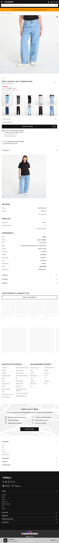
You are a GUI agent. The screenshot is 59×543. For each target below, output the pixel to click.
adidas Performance (49, 367)
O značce (5, 275)
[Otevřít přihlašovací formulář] (49, 2)
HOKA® (46, 370)
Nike (31, 370)
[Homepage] (29, 477)
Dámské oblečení (6, 375)
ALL (17, 378)
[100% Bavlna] (45, 208)
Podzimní (43, 239)
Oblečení (4, 373)
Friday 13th (19, 386)
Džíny (3, 381)
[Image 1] (1, 72)
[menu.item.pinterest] (14, 482)
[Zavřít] (57, 9)
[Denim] (45, 211)
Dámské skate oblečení (22, 375)
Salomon (32, 381)
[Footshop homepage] (9, 2)
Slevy (3, 378)
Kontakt (3, 508)
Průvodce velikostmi (7, 122)
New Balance (33, 375)
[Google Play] (16, 485)
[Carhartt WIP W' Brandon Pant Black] (40, 100)
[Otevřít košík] (57, 2)
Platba (3, 497)
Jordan (32, 373)
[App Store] (6, 485)
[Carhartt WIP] (55, 82)
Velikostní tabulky (6, 504)
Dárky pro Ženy (19, 370)
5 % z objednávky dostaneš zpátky (14, 141)
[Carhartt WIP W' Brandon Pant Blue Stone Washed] (7, 111)
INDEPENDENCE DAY (21, 396)
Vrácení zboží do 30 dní (10, 143)
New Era (46, 373)
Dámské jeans (19, 373)
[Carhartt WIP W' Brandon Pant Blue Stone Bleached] (7, 100)
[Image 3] (4, 72)
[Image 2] (3, 72)
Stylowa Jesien (19, 383)
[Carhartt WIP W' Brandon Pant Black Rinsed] (18, 111)
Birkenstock (33, 383)
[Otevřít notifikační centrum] (51, 2)
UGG (45, 383)
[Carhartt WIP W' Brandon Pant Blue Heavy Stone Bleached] (29, 111)
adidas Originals (34, 367)
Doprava (5, 279)
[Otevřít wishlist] (54, 2)
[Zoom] (57, 17)
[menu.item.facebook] (3, 482)
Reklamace (4, 501)
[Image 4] (6, 72)
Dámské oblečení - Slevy (22, 367)
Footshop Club (27, 412)
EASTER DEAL (19, 381)
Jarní (39, 239)
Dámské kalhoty (6, 397)
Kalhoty (4, 370)
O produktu (6, 150)
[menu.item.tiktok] (11, 482)
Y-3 (45, 378)
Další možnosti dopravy (10, 136)
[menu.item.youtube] (6, 482)
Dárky (3, 386)
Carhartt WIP (42, 266)
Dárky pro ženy (5, 383)
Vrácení (4, 283)
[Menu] (2, 2)
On (31, 386)
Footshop (4, 367)
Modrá (44, 236)
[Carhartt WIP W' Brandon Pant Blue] (52, 100)
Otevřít (53, 540)
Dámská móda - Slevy (7, 394)
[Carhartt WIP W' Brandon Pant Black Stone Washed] (40, 111)
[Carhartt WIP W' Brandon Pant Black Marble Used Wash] (18, 100)
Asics (31, 378)
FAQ (3, 506)
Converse (46, 381)
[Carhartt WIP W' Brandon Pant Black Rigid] (29, 100)
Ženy (3, 391)
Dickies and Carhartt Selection (21, 389)
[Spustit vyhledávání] (56, 5)
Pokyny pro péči (42, 214)
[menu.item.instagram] (8, 482)
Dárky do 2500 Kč (6, 389)
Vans (45, 375)
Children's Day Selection (22, 393)
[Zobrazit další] (57, 44)
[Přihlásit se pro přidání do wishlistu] (55, 126)
